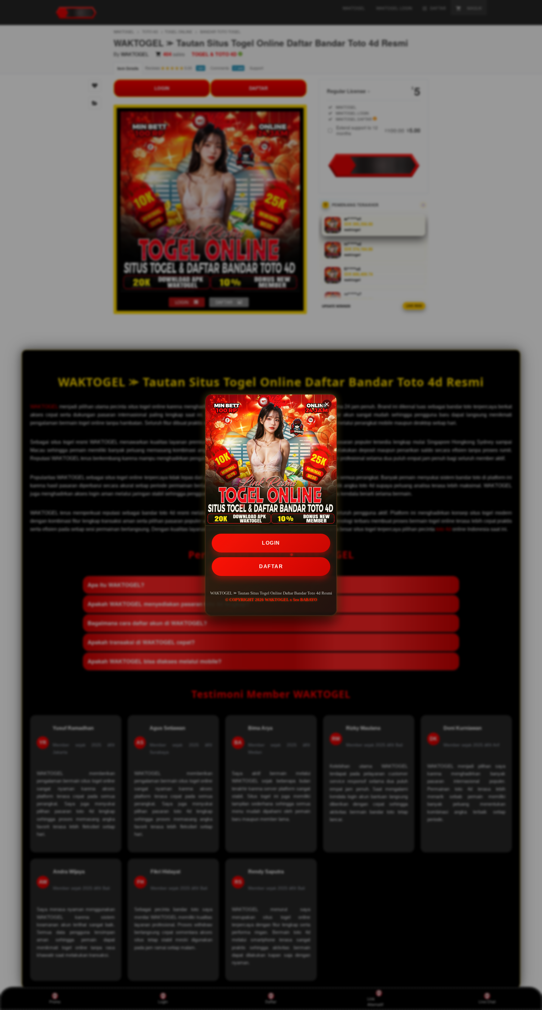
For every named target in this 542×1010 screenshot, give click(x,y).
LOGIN (271, 543)
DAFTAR (271, 566)
